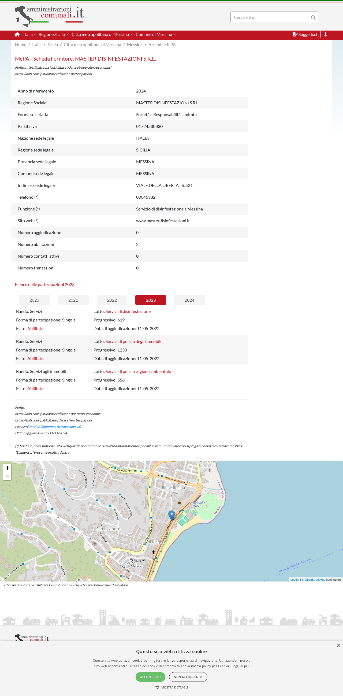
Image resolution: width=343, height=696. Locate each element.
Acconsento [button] (150, 677)
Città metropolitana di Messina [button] (101, 34)
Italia (37, 44)
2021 (73, 299)
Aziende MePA (162, 44)
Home (20, 44)
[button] (171, 687)
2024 (189, 299)
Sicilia (52, 44)
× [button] (338, 645)
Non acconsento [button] (188, 677)
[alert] (171, 668)
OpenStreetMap (315, 579)
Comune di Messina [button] (154, 34)
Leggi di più (240, 666)
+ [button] (7, 468)
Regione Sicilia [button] (52, 34)
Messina (135, 44)
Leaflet (294, 579)
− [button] (7, 476)
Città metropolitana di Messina (92, 44)
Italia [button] (28, 34)
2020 (34, 299)
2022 (112, 299)
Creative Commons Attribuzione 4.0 (54, 426)
